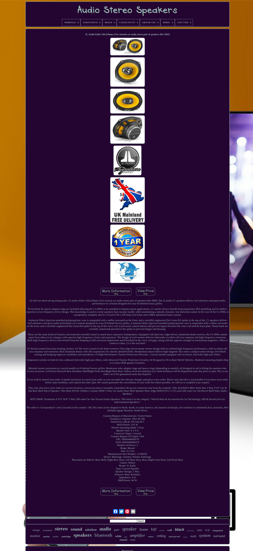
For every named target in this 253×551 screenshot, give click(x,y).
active (161, 530)
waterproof (174, 537)
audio (105, 529)
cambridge (66, 536)
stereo (61, 529)
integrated (218, 530)
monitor (35, 536)
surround (219, 536)
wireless (91, 530)
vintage (36, 530)
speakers (82, 535)
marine (46, 536)
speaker (129, 529)
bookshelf (47, 530)
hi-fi (207, 530)
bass (125, 537)
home (144, 529)
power (185, 537)
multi (193, 536)
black (179, 529)
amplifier (137, 535)
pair (116, 530)
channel (123, 540)
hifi (154, 529)
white (118, 536)
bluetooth (103, 535)
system (204, 535)
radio (199, 530)
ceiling (161, 536)
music (133, 540)
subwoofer (190, 530)
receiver (151, 537)
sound (76, 529)
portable (55, 537)
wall (169, 530)
